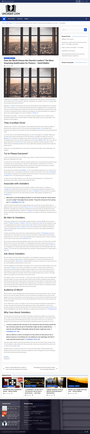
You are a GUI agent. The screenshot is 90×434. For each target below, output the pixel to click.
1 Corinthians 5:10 (37, 191)
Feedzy (87, 432)
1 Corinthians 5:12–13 (17, 202)
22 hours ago (7, 393)
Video (87, 1)
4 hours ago (11, 418)
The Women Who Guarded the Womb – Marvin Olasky (12, 390)
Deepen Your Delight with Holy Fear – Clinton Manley (77, 390)
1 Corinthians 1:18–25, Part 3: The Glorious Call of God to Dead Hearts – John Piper (34, 391)
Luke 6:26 (18, 142)
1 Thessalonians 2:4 (51, 309)
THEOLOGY (19, 18)
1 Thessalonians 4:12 (46, 233)
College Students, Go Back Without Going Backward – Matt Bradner (55, 391)
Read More (6, 357)
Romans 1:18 (40, 128)
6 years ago (7, 65)
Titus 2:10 (28, 223)
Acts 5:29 (49, 307)
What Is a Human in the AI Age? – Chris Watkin (72, 47)
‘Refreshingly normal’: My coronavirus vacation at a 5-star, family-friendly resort (44, 368)
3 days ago (72, 393)
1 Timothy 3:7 (35, 113)
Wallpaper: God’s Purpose (67, 39)
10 (32, 207)
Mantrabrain (22, 431)
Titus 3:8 (10, 230)
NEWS (26, 18)
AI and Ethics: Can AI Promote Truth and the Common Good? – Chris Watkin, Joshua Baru (13, 414)
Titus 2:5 (42, 223)
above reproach (19, 261)
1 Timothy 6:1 (22, 223)
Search (85, 29)
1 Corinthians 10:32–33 (32, 339)
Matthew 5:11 (7, 138)
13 (34, 207)
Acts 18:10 (16, 346)
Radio (82, 1)
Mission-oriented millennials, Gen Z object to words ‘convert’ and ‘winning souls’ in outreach (16, 368)
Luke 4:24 (34, 138)
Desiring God (7, 58)
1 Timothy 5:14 (11, 223)
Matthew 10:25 (42, 140)
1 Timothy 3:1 (13, 105)
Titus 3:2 (19, 228)
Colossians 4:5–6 (27, 238)
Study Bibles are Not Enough (68, 50)
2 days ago (28, 395)
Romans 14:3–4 (28, 207)
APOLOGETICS (11, 18)
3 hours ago (11, 408)
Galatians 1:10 (25, 170)
